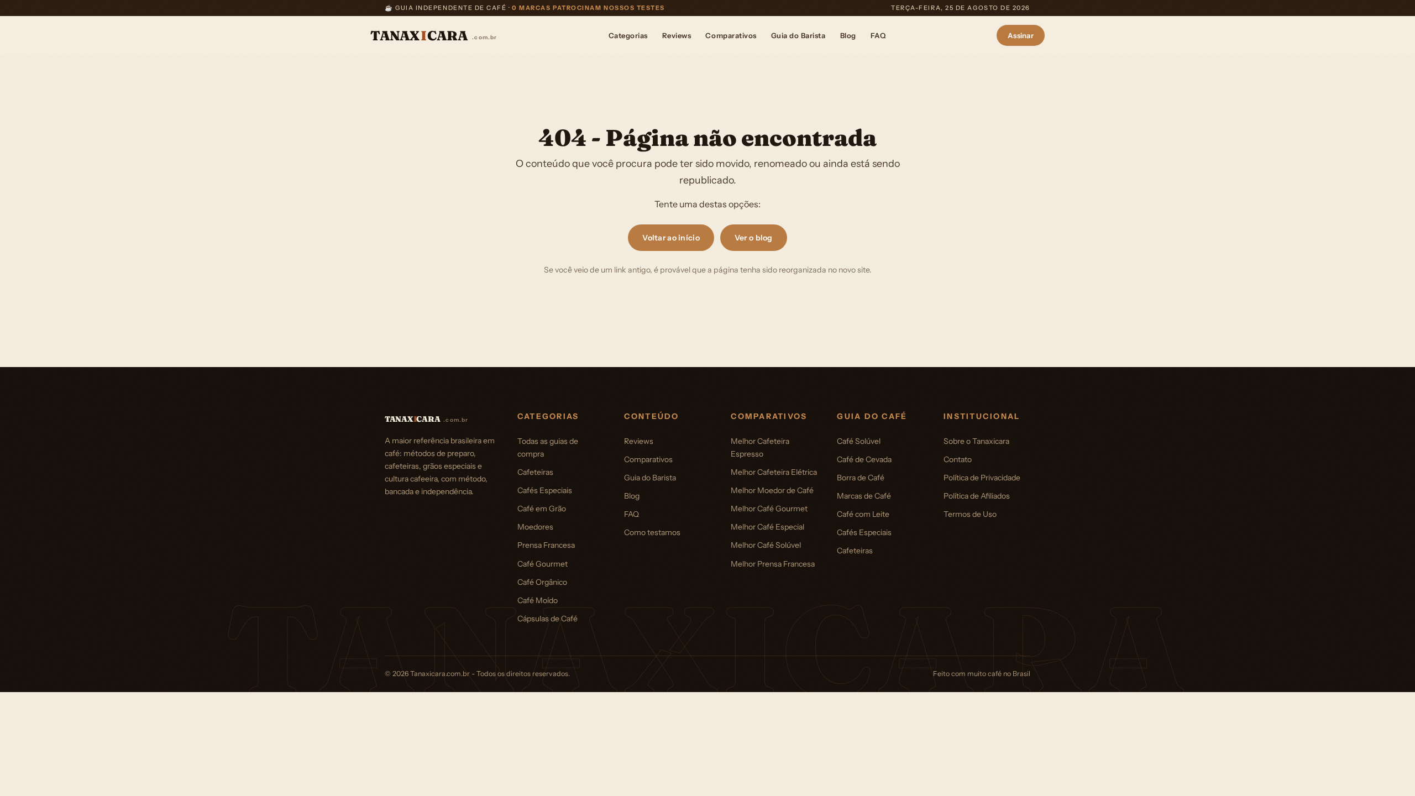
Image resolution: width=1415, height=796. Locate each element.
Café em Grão (541, 509)
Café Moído (537, 600)
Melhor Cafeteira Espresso (760, 447)
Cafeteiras (535, 472)
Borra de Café (860, 478)
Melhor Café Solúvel (766, 545)
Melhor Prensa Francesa (773, 564)
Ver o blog (754, 238)
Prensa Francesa (546, 545)
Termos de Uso (970, 514)
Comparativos (730, 35)
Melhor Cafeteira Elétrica (774, 472)
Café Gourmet (542, 564)
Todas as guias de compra (547, 447)
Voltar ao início (670, 238)
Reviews (676, 35)
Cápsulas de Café (547, 619)
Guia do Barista (798, 35)
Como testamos (652, 532)
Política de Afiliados (977, 496)
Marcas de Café (864, 496)
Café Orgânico (542, 582)
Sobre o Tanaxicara (976, 441)
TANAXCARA (433, 36)
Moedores (535, 527)
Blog (848, 35)
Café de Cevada (864, 459)
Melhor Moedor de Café (772, 490)
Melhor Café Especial (767, 527)
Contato (958, 459)
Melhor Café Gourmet (769, 509)
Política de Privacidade (982, 478)
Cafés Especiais (544, 490)
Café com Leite (863, 514)
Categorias (628, 35)
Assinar (1021, 35)
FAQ (878, 35)
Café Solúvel (859, 441)
